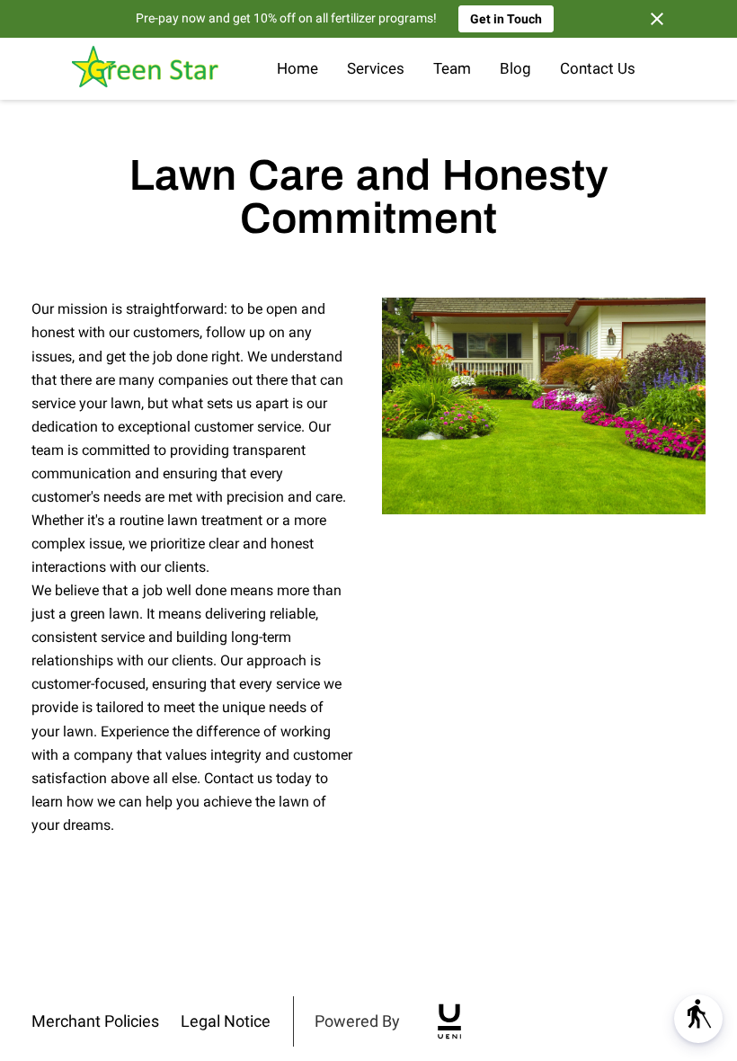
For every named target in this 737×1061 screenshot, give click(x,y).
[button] (698, 1018)
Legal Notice (226, 1021)
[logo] (449, 1021)
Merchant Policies (95, 1021)
